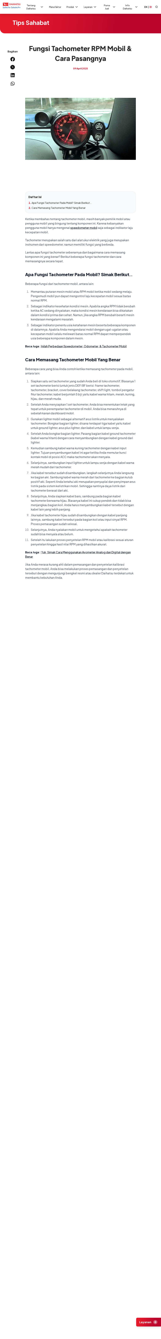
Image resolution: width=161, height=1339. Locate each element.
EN (145, 6)
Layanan (88, 6)
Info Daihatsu (127, 7)
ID (151, 6)
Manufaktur (55, 6)
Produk (70, 6)
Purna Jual (107, 7)
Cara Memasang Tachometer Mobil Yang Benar (59, 207)
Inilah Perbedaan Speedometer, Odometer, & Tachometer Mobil (84, 346)
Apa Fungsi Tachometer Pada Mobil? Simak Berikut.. (61, 202)
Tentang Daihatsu (31, 7)
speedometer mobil (83, 227)
